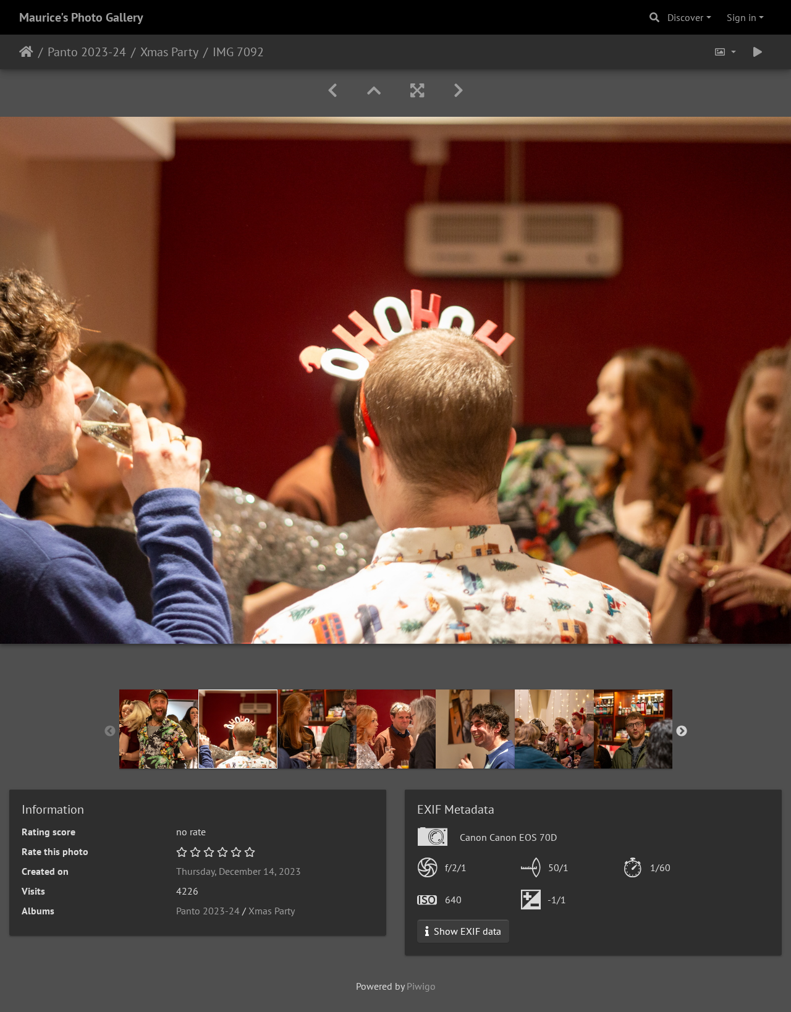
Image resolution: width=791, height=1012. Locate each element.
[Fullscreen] (417, 90)
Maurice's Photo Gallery (81, 17)
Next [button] (681, 731)
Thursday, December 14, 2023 (238, 871)
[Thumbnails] (374, 90)
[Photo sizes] (725, 52)
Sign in (741, 17)
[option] (158, 729)
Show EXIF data (466, 931)
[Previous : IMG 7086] (332, 90)
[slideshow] (757, 52)
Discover (685, 17)
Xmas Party (169, 52)
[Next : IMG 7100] (458, 90)
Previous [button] (110, 731)
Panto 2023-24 (87, 52)
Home (26, 52)
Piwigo (421, 986)
